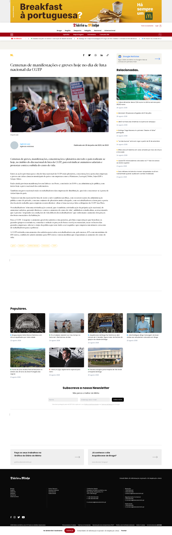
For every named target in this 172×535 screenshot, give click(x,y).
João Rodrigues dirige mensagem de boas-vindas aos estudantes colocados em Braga (143, 316)
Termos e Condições (84, 525)
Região (68, 30)
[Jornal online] (20, 27)
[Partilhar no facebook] (83, 55)
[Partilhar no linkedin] (102, 55)
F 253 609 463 (129, 505)
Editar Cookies (140, 525)
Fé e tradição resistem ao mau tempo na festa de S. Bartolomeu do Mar (65, 315)
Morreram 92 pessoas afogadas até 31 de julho (136, 113)
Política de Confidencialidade (125, 525)
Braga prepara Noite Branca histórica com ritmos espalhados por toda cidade (27, 315)
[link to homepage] (86, 26)
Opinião (66, 34)
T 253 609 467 (129, 490)
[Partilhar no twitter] (89, 55)
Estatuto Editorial (54, 490)
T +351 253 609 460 (92, 497)
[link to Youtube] (23, 517)
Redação (128, 488)
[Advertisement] (86, 273)
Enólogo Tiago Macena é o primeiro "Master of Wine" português (138, 131)
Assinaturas (52, 492)
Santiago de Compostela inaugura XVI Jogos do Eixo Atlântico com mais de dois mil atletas (85, 38)
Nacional (97, 30)
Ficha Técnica (53, 488)
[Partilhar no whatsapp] (96, 55)
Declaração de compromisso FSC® (103, 525)
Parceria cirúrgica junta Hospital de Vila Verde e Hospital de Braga (104, 350)
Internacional (110, 30)
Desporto (77, 30)
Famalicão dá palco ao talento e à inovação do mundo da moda (29, 38)
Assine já (69, 530)
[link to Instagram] (15, 517)
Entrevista (92, 34)
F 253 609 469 (129, 492)
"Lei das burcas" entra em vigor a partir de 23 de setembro (136, 142)
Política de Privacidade (91, 404)
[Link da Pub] (86, 11)
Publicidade (52, 493)
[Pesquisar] (160, 34)
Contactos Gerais (92, 488)
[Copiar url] (108, 55)
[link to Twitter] (19, 517)
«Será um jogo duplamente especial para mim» (66, 350)
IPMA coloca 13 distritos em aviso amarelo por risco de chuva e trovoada (139, 151)
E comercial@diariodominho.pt (96, 502)
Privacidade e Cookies (69, 525)
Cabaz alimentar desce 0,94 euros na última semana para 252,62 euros (138, 77)
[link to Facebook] (11, 517)
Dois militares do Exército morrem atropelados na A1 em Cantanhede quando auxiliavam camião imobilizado (138, 173)
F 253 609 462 (129, 498)
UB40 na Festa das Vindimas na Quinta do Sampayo (138, 122)
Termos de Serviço (107, 404)
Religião (88, 30)
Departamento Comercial (133, 497)
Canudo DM (104, 34)
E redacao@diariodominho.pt (134, 493)
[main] (86, 259)
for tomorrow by (154, 525)
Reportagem (78, 34)
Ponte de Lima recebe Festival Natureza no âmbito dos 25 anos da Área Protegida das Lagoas (27, 351)
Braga (59, 30)
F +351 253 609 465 (92, 498)
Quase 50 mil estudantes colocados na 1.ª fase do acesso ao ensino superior (137, 162)
